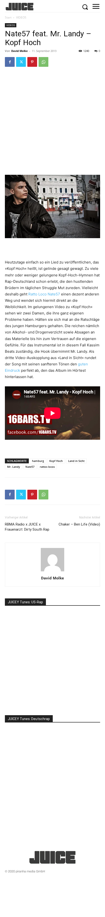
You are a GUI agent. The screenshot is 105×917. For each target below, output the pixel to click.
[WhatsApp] (43, 62)
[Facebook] (10, 62)
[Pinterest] (32, 62)
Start (8, 17)
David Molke (19, 51)
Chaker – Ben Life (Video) (79, 524)
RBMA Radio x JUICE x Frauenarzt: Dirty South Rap (27, 527)
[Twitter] (21, 62)
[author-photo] (52, 571)
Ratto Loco (37, 294)
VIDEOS (21, 17)
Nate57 (54, 294)
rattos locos (47, 466)
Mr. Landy (13, 466)
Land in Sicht (76, 461)
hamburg (38, 461)
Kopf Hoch (56, 461)
